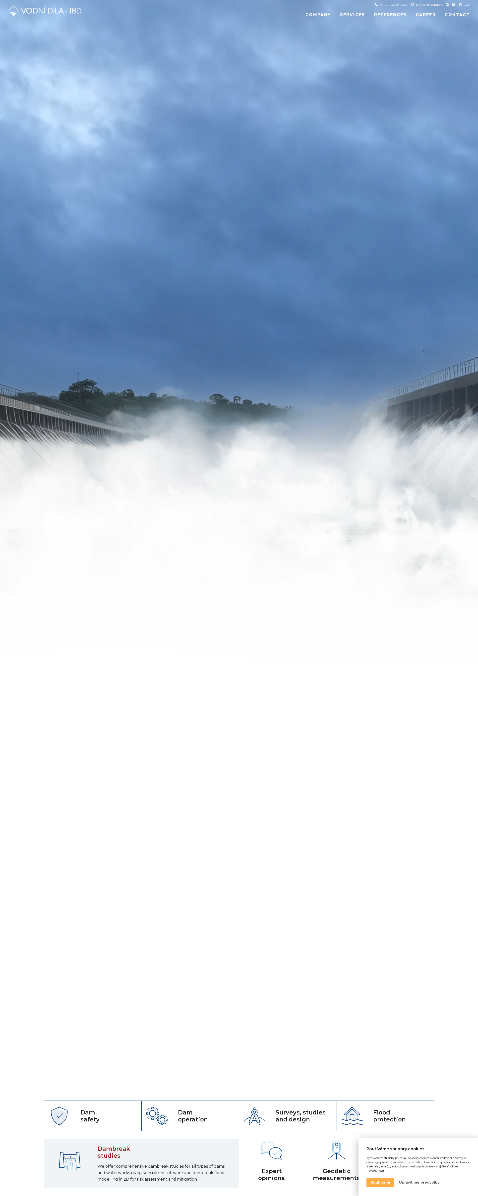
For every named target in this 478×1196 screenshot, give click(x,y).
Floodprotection (389, 1116)
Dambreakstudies (114, 1152)
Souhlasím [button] (380, 1182)
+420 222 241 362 (394, 4)
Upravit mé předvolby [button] (419, 1182)
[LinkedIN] (447, 4)
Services (352, 14)
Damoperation (193, 1116)
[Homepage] (45, 11)
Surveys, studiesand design (301, 1116)
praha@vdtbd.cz (429, 4)
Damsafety (90, 1116)
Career (426, 14)
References (390, 14)
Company (318, 14)
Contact (457, 14)
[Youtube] (454, 4)
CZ (467, 4)
